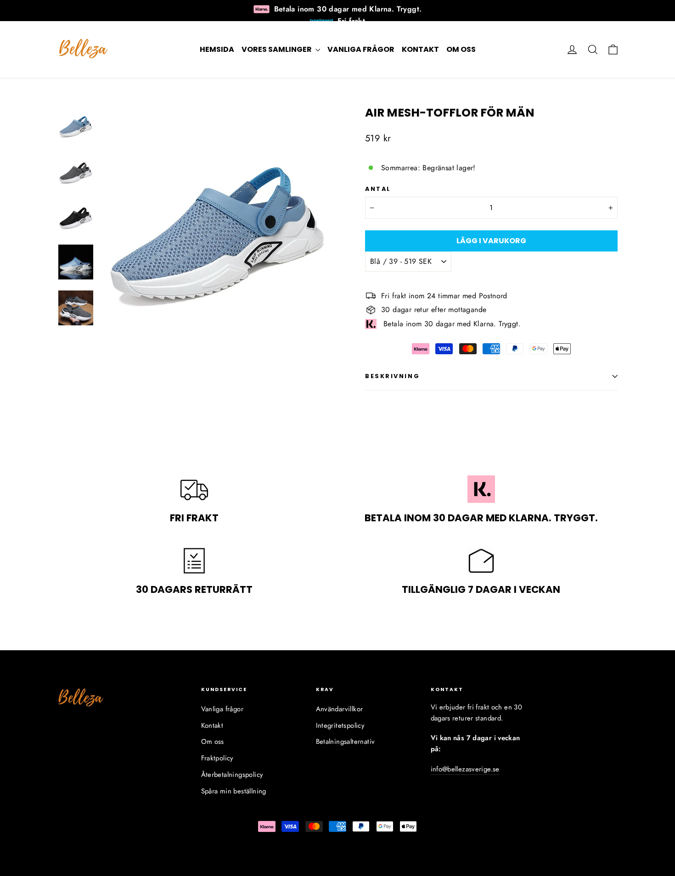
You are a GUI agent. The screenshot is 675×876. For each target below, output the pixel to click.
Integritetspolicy (340, 725)
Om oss (461, 49)
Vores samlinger (277, 49)
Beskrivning (392, 376)
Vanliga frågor (360, 49)
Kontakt (420, 49)
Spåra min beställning (233, 791)
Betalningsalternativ (345, 742)
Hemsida (217, 49)
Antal (378, 188)
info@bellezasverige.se (465, 769)
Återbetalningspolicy (232, 775)
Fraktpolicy (217, 758)
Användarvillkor (339, 709)
